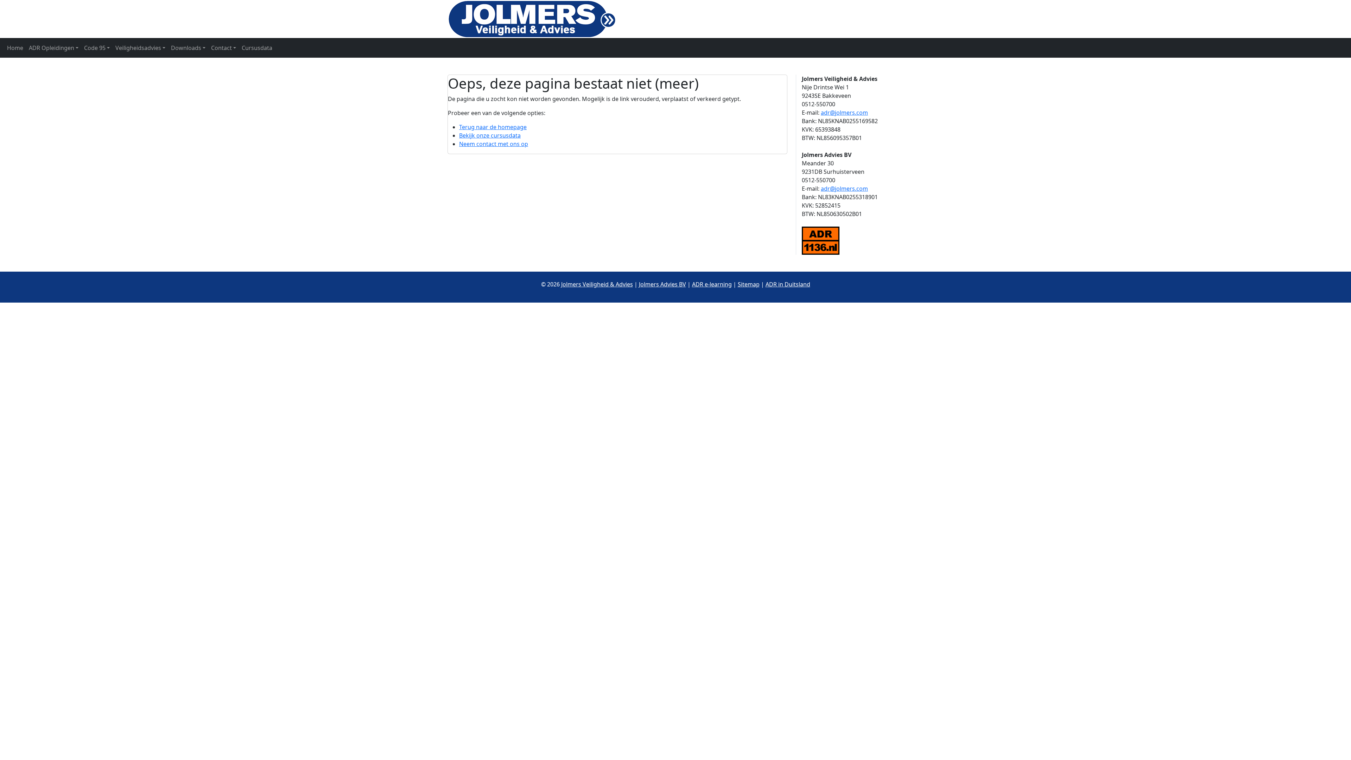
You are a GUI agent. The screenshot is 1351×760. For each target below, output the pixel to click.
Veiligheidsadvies (138, 48)
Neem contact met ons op (493, 144)
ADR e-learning (712, 284)
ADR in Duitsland (788, 284)
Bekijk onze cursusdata (490, 135)
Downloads (186, 48)
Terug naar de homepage (493, 127)
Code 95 (95, 48)
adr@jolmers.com (844, 112)
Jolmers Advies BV (662, 284)
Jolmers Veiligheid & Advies (597, 284)
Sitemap (749, 284)
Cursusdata (257, 48)
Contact (221, 48)
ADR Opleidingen (51, 48)
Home (15, 48)
